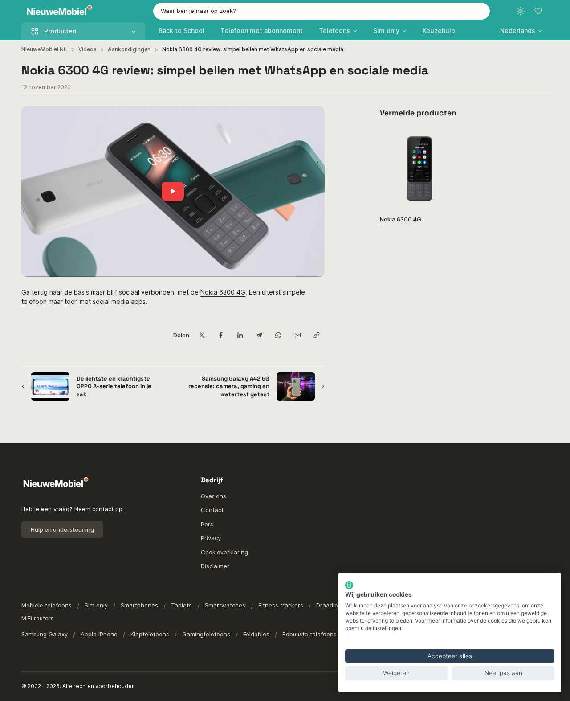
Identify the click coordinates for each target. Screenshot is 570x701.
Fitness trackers (280, 605)
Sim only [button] (386, 30)
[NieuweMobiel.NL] (57, 11)
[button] (521, 30)
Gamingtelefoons (206, 634)
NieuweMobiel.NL (44, 49)
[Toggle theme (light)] (520, 11)
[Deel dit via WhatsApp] (278, 335)
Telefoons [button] (334, 30)
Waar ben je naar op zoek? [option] (198, 10)
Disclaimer (215, 566)
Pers (207, 524)
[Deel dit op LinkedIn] (240, 335)
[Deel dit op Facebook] (221, 335)
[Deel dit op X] (202, 335)
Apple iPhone (99, 634)
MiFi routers (37, 618)
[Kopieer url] (317, 335)
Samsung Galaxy (44, 634)
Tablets (181, 605)
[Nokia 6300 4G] (419, 168)
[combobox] (321, 11)
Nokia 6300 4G (222, 292)
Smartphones (139, 605)
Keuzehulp (439, 30)
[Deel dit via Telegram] (259, 335)
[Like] (448, 140)
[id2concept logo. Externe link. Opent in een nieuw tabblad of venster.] (349, 585)
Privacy (211, 537)
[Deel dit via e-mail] (297, 335)
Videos (87, 49)
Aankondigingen (129, 49)
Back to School (181, 30)
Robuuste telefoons (309, 634)
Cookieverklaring (224, 552)
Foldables (256, 634)
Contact (212, 509)
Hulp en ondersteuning (62, 529)
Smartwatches (225, 605)
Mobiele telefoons (46, 605)
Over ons (213, 496)
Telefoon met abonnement (261, 30)
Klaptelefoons (149, 634)
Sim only (96, 605)
